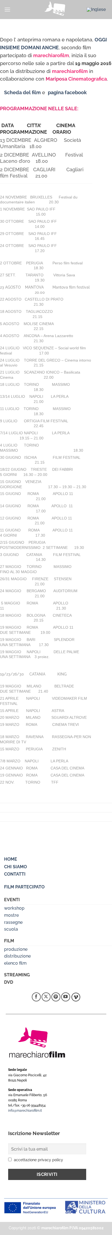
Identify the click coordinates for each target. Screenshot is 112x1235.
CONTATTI (15, 874)
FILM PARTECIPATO (24, 886)
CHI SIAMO (15, 866)
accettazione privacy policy (38, 1159)
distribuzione (17, 956)
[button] (7, 9)
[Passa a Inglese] (96, 9)
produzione (15, 949)
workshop (14, 908)
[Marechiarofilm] (56, 9)
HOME (10, 859)
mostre (11, 915)
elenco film (15, 963)
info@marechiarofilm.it (25, 1110)
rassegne (13, 922)
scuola (11, 929)
